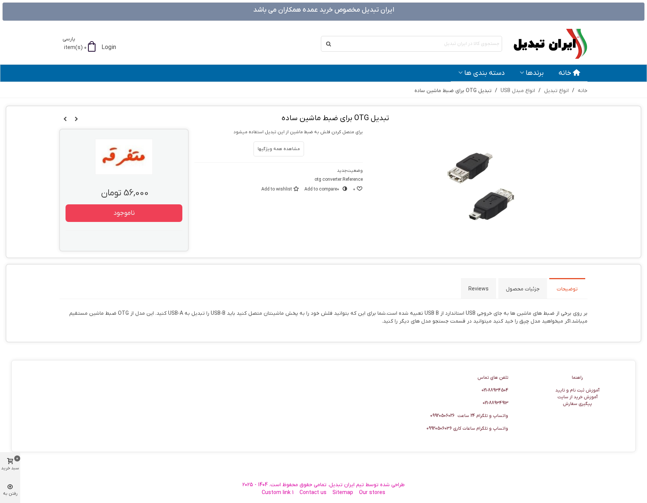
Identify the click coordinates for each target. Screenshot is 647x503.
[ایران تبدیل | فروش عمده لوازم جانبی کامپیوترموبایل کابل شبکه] (546, 44)
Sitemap (342, 492)
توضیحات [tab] (567, 289)
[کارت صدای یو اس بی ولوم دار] (65, 119)
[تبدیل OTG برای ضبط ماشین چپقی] (76, 119)
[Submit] (328, 43)
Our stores (372, 492)
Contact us (313, 492)
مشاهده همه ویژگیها (279, 149)
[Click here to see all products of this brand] (124, 157)
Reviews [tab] (478, 289)
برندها (535, 72)
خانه (565, 72)
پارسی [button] (69, 39)
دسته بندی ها (484, 72)
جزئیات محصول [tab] (523, 289)
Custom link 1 (278, 492)
